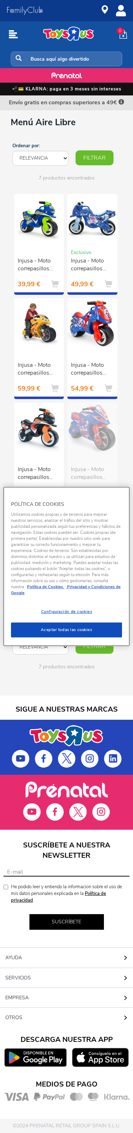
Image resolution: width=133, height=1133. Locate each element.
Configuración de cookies (66, 611)
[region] (66, 566)
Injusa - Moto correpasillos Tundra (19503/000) (34, 266)
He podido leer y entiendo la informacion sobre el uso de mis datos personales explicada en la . (66, 893)
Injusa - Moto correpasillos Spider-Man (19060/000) (87, 370)
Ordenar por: (26, 146)
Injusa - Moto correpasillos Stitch (87, 266)
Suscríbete (66, 921)
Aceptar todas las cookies (66, 629)
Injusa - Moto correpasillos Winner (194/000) (34, 370)
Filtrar (94, 158)
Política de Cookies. (45, 587)
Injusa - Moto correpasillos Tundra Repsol (36, 474)
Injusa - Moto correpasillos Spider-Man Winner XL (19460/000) (87, 474)
